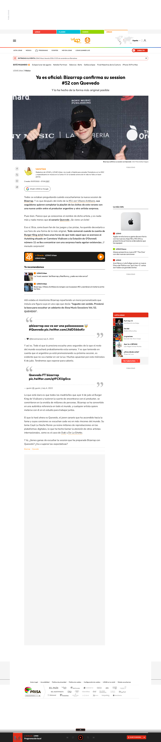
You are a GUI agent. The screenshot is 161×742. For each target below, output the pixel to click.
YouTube (76, 657)
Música (28, 50)
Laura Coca (41, 169)
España (135, 40)
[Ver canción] (119, 322)
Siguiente (93, 737)
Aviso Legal (34, 682)
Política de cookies (75, 682)
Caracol (122, 688)
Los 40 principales (64, 688)
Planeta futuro (112, 691)
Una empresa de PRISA (32, 690)
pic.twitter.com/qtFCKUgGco (50, 379)
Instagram (66, 657)
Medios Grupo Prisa (32, 695)
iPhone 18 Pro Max (130, 65)
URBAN (109, 32)
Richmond (52, 694)
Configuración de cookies (92, 682)
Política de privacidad (59, 682)
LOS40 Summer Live (83, 50)
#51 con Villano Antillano (82, 201)
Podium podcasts (75, 694)
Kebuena (120, 691)
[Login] (145, 40)
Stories (95, 657)
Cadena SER (98, 688)
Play (80, 737)
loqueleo (105, 694)
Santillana (76, 688)
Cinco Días (85, 691)
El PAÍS (53, 688)
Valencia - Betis (75, 65)
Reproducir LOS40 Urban (100, 257)
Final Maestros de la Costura (109, 65)
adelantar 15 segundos (88, 737)
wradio (77, 691)
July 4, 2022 (47, 388)
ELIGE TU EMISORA (135, 737)
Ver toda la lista (129, 361)
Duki (63, 432)
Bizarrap (27, 449)
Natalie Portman (60, 65)
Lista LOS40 (17, 50)
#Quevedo (36, 329)
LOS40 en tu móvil (109, 682)
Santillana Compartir (88, 688)
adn (114, 688)
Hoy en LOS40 (67, 50)
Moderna (64, 694)
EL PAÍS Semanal (103, 691)
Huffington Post (56, 691)
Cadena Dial (94, 691)
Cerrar (146, 58)
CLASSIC (62, 32)
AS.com (106, 688)
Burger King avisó (33, 234)
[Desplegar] (80, 730)
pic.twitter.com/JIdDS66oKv (64, 329)
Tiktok (71, 657)
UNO (70, 691)
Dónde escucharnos (124, 682)
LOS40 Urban (18, 71)
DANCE (85, 32)
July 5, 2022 (48, 339)
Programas (43, 50)
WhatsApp (17, 181)
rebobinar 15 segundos (73, 737)
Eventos (55, 50)
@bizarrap (36, 326)
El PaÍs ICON (85, 694)
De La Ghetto (75, 432)
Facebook (17, 169)
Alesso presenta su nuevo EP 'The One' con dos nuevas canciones (129, 253)
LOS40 (37, 32)
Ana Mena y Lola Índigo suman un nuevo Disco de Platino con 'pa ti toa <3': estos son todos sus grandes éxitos (129, 265)
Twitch (90, 657)
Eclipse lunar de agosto (41, 65)
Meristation (117, 694)
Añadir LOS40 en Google (39, 189)
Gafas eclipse (89, 65)
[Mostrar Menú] (16, 40)
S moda (95, 694)
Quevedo (65, 219)
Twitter (17, 175)
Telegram (17, 187)
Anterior (67, 737)
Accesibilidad (45, 682)
